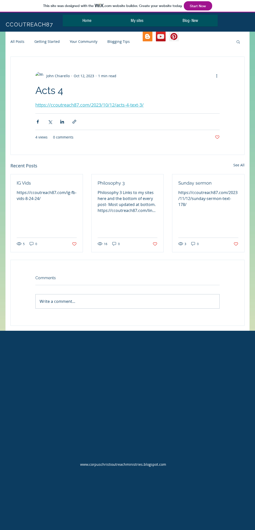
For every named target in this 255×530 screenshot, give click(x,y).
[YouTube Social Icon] (161, 36)
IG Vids (24, 183)
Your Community (83, 41)
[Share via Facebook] (37, 121)
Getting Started (47, 41)
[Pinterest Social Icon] (174, 36)
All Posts (17, 41)
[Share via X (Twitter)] (50, 121)
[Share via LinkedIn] (62, 121)
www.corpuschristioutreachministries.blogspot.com (123, 464)
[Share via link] (74, 121)
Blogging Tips (118, 41)
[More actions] (217, 76)
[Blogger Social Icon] (147, 36)
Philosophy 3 (111, 183)
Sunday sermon (195, 183)
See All (239, 165)
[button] (238, 42)
